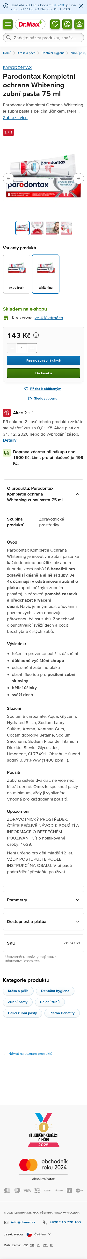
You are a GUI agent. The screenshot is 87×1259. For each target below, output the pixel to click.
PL (38, 1245)
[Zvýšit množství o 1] (32, 348)
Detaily (9, 440)
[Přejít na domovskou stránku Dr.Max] (30, 24)
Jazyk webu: (14, 1234)
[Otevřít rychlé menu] (8, 24)
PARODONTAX (17, 67)
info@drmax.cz (23, 1222)
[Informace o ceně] (36, 335)
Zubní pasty (18, 1002)
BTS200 (58, 5)
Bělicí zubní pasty (22, 1013)
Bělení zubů (50, 1002)
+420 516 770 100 (65, 1222)
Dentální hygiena (55, 991)
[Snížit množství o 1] (12, 348)
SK (32, 1245)
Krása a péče (18, 991)
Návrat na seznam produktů (30, 1053)
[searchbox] (43, 37)
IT (51, 1245)
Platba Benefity (62, 1013)
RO (45, 1245)
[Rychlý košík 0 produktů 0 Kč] (79, 24)
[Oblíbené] (55, 24)
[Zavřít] (81, 6)
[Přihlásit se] (67, 24)
